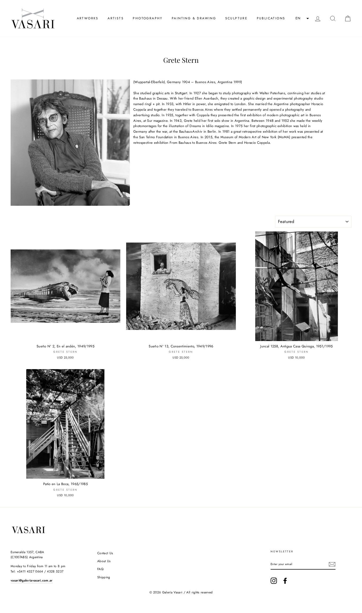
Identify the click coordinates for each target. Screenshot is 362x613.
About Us (104, 561)
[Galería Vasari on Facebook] (285, 581)
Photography (147, 18)
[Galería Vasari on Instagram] (274, 581)
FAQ (100, 569)
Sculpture (236, 18)
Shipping (103, 577)
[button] (301, 18)
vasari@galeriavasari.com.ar (32, 580)
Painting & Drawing (194, 18)
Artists (116, 18)
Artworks (88, 18)
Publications (271, 18)
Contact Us (105, 553)
